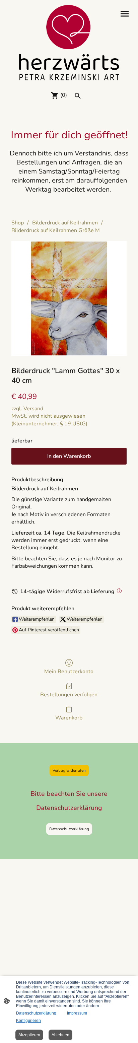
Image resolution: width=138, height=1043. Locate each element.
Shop (17, 222)
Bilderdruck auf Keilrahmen (65, 222)
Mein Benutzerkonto (68, 671)
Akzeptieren (29, 1035)
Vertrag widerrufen (69, 770)
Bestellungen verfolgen (68, 694)
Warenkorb (68, 717)
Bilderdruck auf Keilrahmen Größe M (55, 230)
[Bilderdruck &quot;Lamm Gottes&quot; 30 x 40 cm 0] (69, 298)
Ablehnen (60, 1035)
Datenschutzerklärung (69, 829)
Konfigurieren (28, 1020)
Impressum (77, 1013)
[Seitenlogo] (69, 42)
